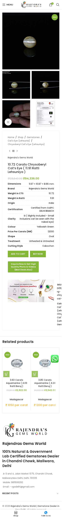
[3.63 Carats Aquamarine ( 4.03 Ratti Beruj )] (16, 364)
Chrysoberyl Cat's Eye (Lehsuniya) (26, 144)
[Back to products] (13, 151)
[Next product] (17, 151)
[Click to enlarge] (8, 122)
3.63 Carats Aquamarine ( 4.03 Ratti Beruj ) (16, 383)
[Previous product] (9, 151)
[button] (6, 374)
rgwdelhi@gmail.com (22, 486)
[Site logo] (31, 4)
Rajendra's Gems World (20, 157)
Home (11, 137)
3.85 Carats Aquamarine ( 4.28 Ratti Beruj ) (44, 383)
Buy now (38, 253)
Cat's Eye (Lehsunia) (19, 140)
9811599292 (17, 482)
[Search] (58, 5)
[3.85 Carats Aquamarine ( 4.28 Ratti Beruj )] (45, 364)
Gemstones (33, 137)
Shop (20, 137)
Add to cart (18, 253)
